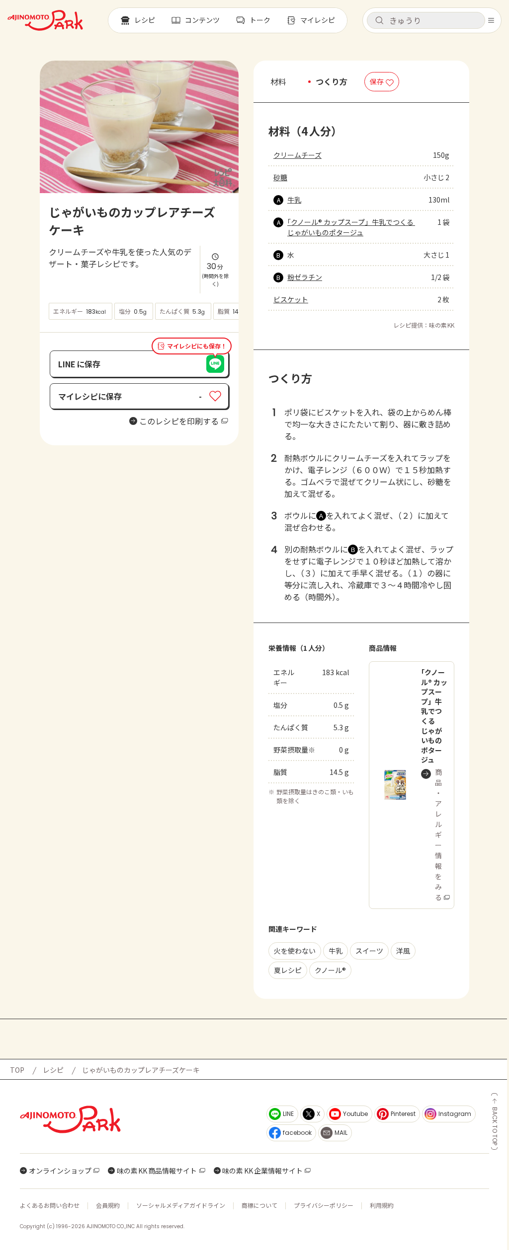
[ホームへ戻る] (45, 20)
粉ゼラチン (304, 277)
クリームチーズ (297, 155)
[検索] (379, 21)
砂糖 (280, 177)
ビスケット (290, 299)
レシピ (53, 1070)
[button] (426, 20)
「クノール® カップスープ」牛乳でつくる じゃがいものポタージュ (351, 227)
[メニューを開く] (491, 20)
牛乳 (294, 200)
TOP (17, 1070)
